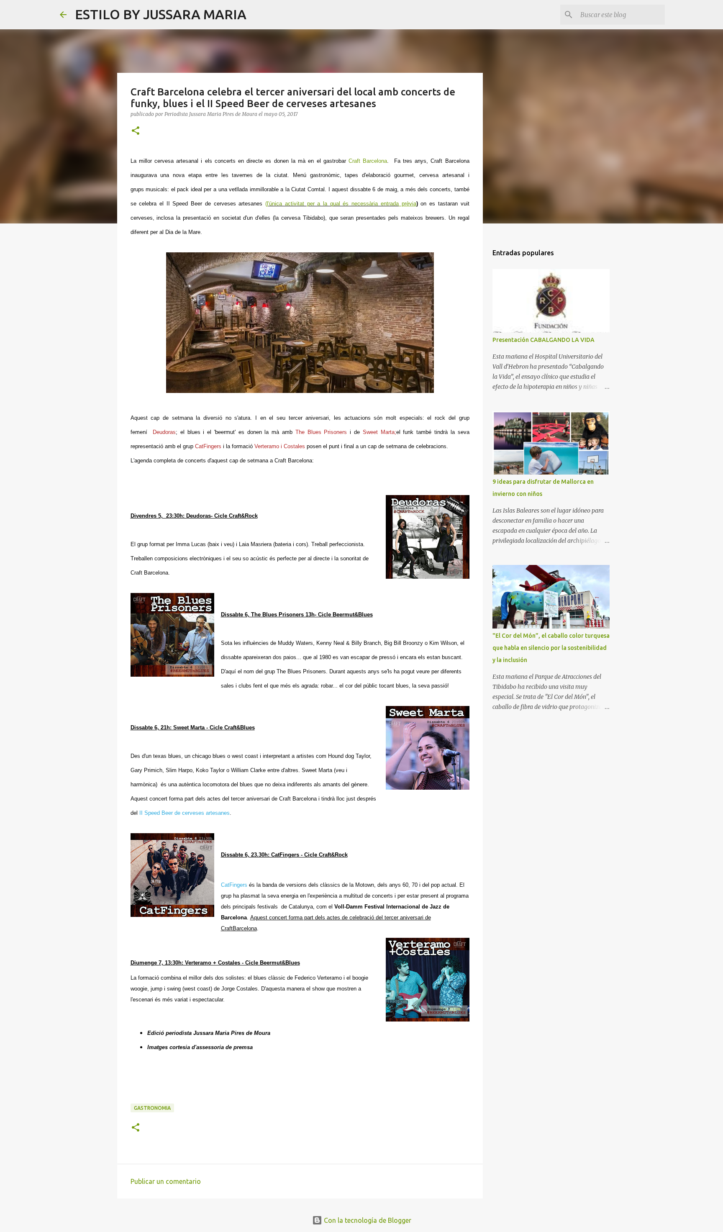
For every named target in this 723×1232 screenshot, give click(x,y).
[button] (136, 131)
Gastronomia (152, 1108)
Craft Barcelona (368, 161)
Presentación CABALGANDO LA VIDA (543, 339)
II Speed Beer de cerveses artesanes (184, 813)
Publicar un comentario (166, 1181)
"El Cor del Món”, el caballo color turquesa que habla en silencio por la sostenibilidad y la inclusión (551, 647)
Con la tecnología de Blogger (366, 1220)
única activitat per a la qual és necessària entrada (334, 203)
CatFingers (234, 885)
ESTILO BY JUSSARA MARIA (160, 14)
